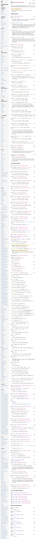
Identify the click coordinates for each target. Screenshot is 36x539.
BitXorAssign (16, 211)
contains (18, 94)
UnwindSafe (15, 503)
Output (14, 176)
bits (17, 54)
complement (19, 141)
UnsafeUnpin (15, 501)
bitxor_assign (15, 212)
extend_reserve (15, 248)
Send (14, 496)
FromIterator (16, 385)
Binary (14, 165)
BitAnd (14, 171)
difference (19, 127)
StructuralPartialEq (17, 459)
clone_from (14, 221)
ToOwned (16, 527)
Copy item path (25, 2)
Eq (13, 234)
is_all (18, 85)
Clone (14, 216)
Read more (28, 168)
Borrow (16, 511)
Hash (14, 393)
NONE (16, 17)
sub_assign (14, 477)
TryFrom (17, 530)
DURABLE (16, 30)
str (22, 74)
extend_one (14, 243)
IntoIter (15, 411)
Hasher (18, 395)
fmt (13, 167)
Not (14, 424)
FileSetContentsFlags (18, 16)
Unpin (14, 499)
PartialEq (15, 439)
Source (12, 3)
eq (12, 441)
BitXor (14, 202)
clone (13, 218)
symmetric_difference (21, 136)
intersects (19, 89)
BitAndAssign (16, 180)
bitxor (13, 203)
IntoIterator (19, 239)
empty (18, 46)
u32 (24, 54)
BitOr (14, 186)
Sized (15, 325)
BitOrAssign (15, 196)
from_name (16, 74)
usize (30, 248)
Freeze (14, 492)
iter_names (19, 154)
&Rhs (21, 445)
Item (14, 408)
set (14, 114)
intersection (19, 118)
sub (13, 464)
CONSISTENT (17, 22)
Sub (14, 462)
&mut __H (28, 395)
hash (13, 395)
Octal (14, 433)
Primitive (15, 452)
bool (26, 81)
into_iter (14, 414)
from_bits (19, 59)
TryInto (17, 534)
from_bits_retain (20, 70)
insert (15, 98)
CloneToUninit (18, 518)
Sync (14, 497)
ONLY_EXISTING (18, 37)
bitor (13, 187)
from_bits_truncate (21, 65)
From (16, 521)
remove (15, 102)
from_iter (14, 388)
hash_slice (14, 398)
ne (12, 445)
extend (13, 239)
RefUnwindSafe (16, 494)
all (17, 50)
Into (17, 523)
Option (28, 59)
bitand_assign (15, 182)
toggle (15, 110)
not (13, 426)
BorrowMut (17, 514)
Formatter (23, 167)
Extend (14, 236)
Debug (14, 228)
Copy (14, 227)
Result (30, 167)
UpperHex (15, 484)
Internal (15, 455)
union (18, 123)
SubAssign (15, 475)
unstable (31, 445)
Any (15, 507)
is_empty (18, 81)
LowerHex (15, 418)
